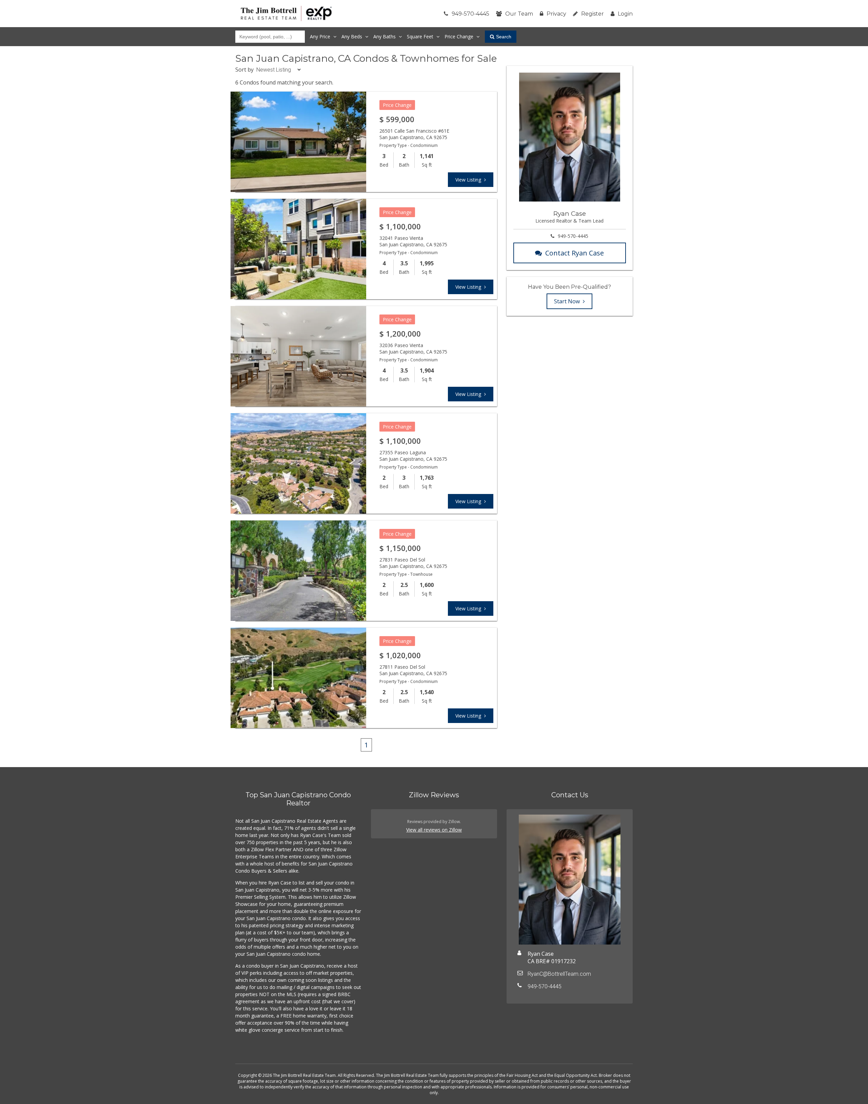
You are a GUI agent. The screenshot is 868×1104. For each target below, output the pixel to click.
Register (592, 14)
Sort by (244, 69)
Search (503, 36)
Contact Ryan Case (574, 253)
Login (625, 14)
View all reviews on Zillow (434, 829)
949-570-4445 (470, 14)
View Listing (468, 179)
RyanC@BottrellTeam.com (559, 974)
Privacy (556, 14)
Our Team (519, 14)
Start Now (567, 301)
